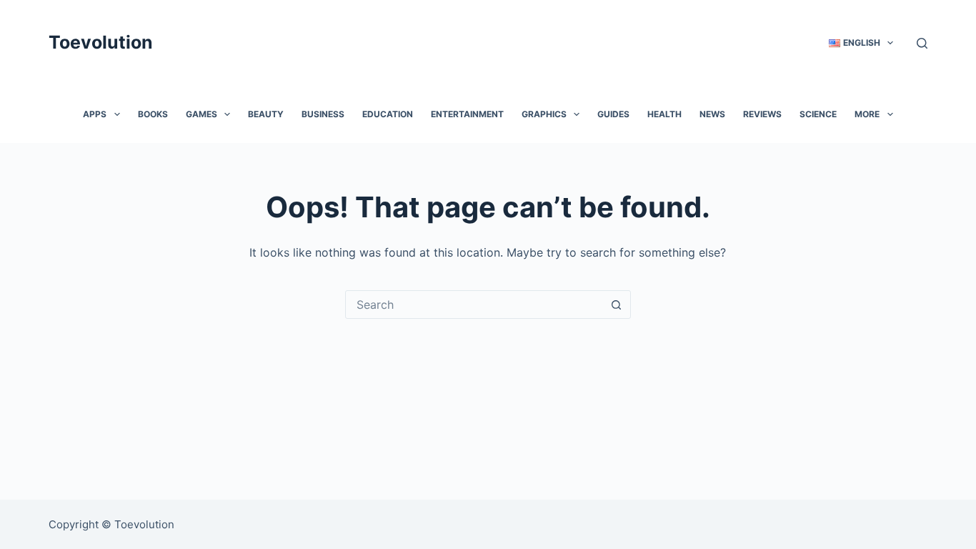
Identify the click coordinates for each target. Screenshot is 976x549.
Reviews (762, 114)
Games (201, 114)
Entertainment (467, 114)
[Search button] (616, 304)
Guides (613, 114)
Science (818, 114)
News (712, 114)
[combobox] (474, 304)
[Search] (922, 43)
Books (153, 114)
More (867, 114)
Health (664, 114)
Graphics (544, 114)
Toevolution (101, 42)
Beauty (266, 114)
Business (323, 114)
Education (387, 114)
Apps (94, 114)
